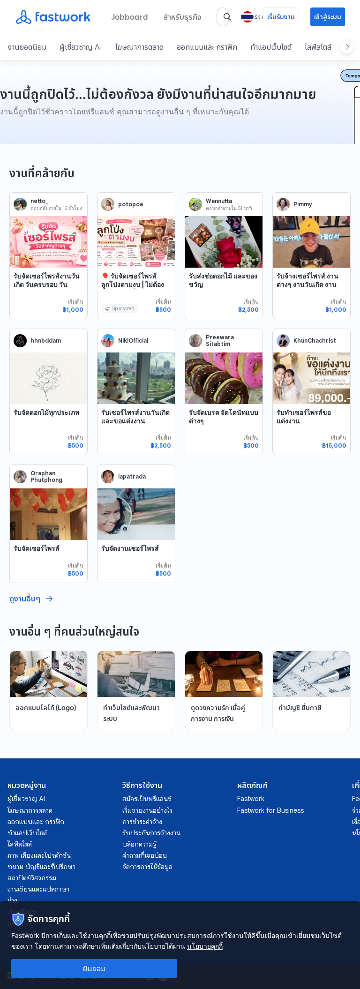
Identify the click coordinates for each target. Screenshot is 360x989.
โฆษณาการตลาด (139, 46)
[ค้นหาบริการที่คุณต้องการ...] (227, 17)
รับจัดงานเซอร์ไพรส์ (130, 548)
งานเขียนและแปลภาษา (38, 889)
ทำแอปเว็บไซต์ (271, 46)
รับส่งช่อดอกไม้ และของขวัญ (223, 280)
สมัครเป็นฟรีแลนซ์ (147, 798)
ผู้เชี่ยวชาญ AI (81, 46)
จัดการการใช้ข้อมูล (147, 866)
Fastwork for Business (270, 810)
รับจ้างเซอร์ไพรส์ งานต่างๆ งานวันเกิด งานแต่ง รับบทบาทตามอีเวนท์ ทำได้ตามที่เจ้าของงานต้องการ (311, 292)
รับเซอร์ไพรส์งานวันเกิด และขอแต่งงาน (135, 416)
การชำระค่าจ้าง (142, 821)
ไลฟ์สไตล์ (318, 46)
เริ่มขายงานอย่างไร (147, 810)
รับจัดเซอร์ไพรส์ (37, 548)
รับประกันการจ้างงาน (151, 833)
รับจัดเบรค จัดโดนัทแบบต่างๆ (223, 416)
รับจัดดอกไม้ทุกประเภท (46, 412)
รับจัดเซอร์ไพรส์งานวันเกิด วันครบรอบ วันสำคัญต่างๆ (47, 284)
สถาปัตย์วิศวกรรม (32, 878)
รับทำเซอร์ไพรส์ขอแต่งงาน (304, 416)
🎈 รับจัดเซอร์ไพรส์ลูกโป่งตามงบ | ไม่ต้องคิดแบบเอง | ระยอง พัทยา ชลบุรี (132, 288)
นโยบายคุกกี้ (205, 946)
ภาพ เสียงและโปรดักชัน (39, 855)
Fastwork (250, 798)
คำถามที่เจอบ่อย (144, 855)
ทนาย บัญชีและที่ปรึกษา (41, 866)
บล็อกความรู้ (139, 844)
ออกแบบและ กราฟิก (207, 46)
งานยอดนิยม (27, 46)
